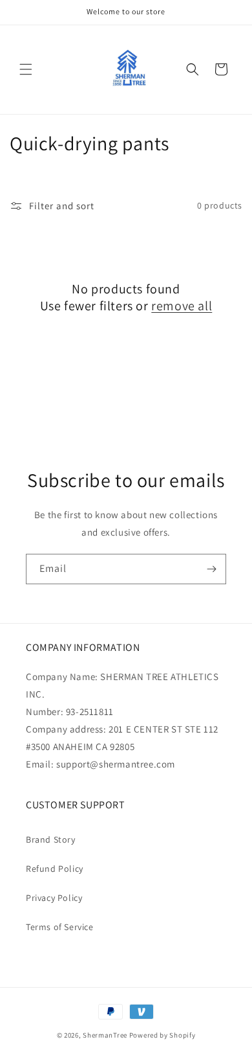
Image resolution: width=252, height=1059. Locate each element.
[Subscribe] (211, 569)
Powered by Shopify (162, 1035)
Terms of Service (60, 927)
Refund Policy (54, 868)
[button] (26, 69)
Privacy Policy (54, 898)
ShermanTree (105, 1035)
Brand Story (51, 839)
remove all (181, 305)
